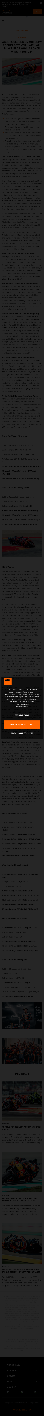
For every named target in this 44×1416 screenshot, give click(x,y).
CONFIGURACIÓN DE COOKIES (22, 733)
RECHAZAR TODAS (22, 715)
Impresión (25, 706)
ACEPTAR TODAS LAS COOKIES (22, 724)
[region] (22, 708)
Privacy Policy (19, 706)
